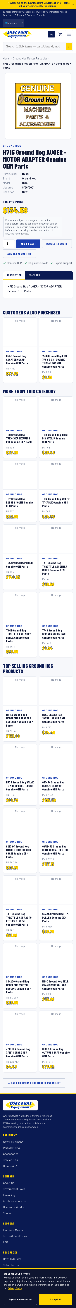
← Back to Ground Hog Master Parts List (34, 1083)
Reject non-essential (20, 1299)
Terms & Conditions (15, 1236)
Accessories (10, 1153)
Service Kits (10, 1160)
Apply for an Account (16, 1201)
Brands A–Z (10, 1166)
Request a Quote (57, 243)
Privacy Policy (15, 1288)
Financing (9, 1195)
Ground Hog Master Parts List (30, 58)
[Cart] (59, 34)
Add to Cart (28, 243)
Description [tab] (14, 275)
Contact (8, 1213)
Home (6, 58)
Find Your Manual (13, 1230)
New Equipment (13, 1141)
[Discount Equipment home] (17, 34)
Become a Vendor (13, 1207)
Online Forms (11, 1265)
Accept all (55, 1299)
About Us (8, 1182)
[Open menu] (69, 34)
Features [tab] (34, 275)
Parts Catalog (11, 1148)
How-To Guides (12, 1259)
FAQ (5, 1242)
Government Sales (14, 1189)
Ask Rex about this (19, 253)
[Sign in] (51, 34)
